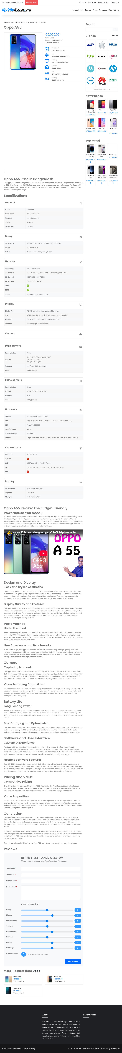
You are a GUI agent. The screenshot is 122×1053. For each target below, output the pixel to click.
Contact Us (115, 2)
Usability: (10, 948)
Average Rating (12, 953)
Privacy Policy (103, 2)
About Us (82, 2)
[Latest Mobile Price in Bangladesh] (17, 10)
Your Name (11, 868)
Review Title (11, 881)
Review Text (11, 887)
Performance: (11, 920)
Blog (110, 10)
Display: (9, 915)
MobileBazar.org (29, 1049)
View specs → (18, 981)
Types (95, 10)
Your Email (11, 874)
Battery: (9, 942)
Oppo (36, 971)
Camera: (9, 926)
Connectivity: (11, 931)
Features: (9, 937)
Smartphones (57, 40)
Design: (9, 910)
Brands (88, 10)
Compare (103, 10)
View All (115, 36)
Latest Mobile (78, 10)
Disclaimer (92, 2)
